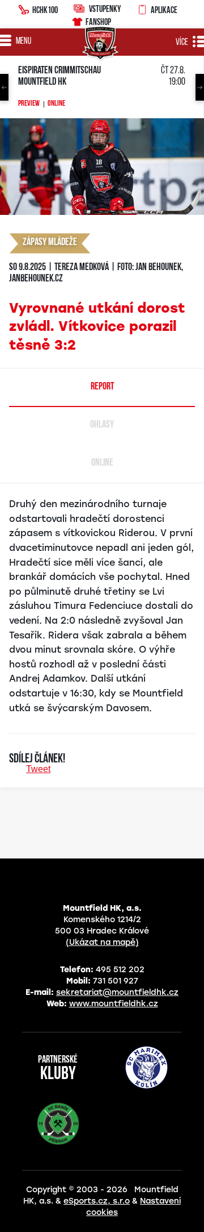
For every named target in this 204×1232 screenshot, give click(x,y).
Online (56, 104)
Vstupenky (105, 8)
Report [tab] (102, 387)
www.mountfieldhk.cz (113, 1004)
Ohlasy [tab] (102, 425)
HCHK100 (45, 9)
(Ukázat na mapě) (102, 942)
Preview (29, 104)
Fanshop (98, 21)
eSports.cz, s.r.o (96, 1201)
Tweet (38, 769)
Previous (4, 87)
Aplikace (164, 9)
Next (200, 87)
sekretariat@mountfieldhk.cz (117, 992)
